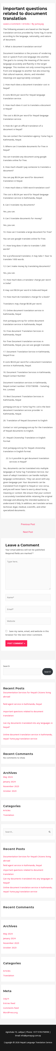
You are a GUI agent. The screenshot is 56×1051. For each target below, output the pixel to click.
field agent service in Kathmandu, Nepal (22, 704)
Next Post (28, 531)
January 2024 (9, 781)
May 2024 (8, 777)
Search (6, 666)
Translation (8, 815)
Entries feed (9, 1003)
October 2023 (10, 791)
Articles (6, 810)
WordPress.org (10, 1012)
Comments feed (11, 1007)
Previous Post (28, 524)
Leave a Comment (12, 23)
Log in (6, 998)
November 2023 (11, 786)
